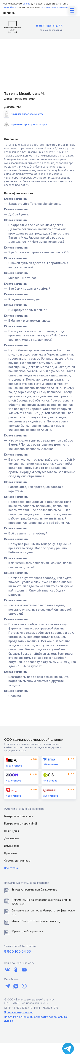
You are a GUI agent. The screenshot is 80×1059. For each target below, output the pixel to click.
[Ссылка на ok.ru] (15, 969)
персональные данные (54, 7)
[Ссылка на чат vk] (15, 986)
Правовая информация (18, 1012)
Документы (11, 838)
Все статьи (11, 868)
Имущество (12, 845)
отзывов (14, 765)
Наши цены (11, 831)
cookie (26, 3)
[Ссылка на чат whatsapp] (24, 986)
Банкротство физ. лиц (18, 816)
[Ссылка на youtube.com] (24, 969)
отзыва (50, 780)
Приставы (10, 853)
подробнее (9, 7)
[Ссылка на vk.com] (7, 969)
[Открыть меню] (72, 10)
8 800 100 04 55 (49, 26)
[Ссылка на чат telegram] (7, 986)
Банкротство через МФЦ (20, 823)
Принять (9, 12)
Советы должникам (17, 860)
